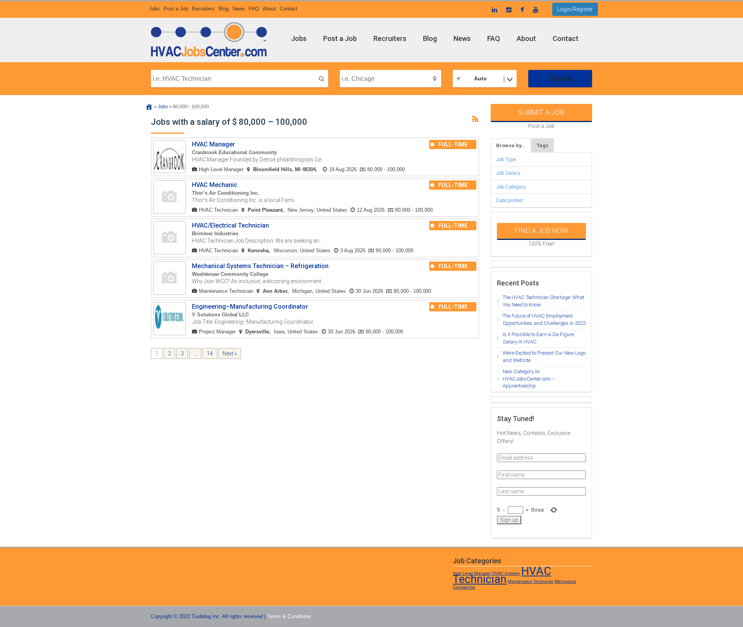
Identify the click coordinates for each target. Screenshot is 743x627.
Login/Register (575, 9)
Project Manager (217, 332)
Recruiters (203, 9)
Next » (230, 353)
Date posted (509, 200)
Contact (288, 9)
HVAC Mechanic (214, 185)
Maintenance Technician (226, 291)
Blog (224, 9)
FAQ (254, 9)
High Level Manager (221, 169)
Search (560, 79)
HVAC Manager (213, 144)
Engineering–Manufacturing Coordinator (250, 306)
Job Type (506, 159)
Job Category (511, 187)
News (239, 9)
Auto (480, 78)
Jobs (154, 9)
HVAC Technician (218, 210)
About (269, 9)
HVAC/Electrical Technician (230, 225)
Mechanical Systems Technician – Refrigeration (260, 266)
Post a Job (176, 9)
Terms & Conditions (289, 616)
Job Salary (508, 173)
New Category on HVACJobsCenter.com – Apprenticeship (529, 379)
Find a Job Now (541, 230)
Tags (542, 145)
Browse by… (510, 145)
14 (210, 353)
